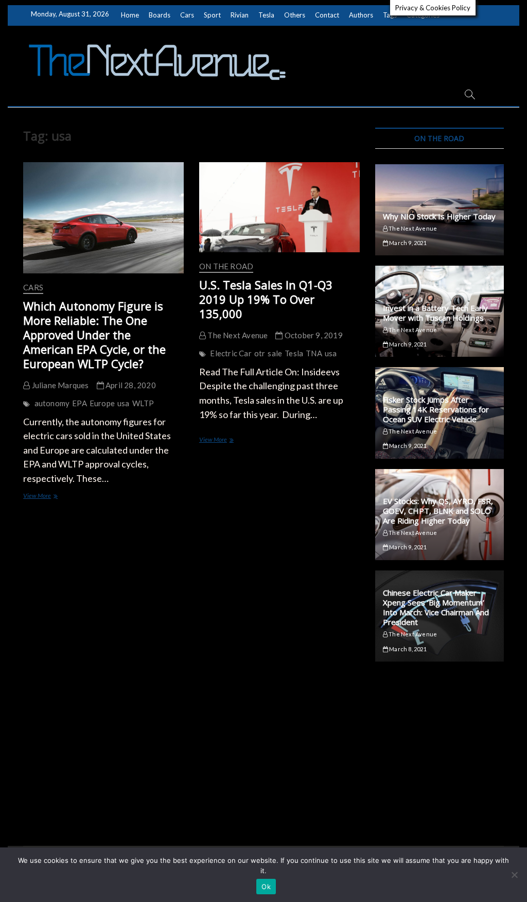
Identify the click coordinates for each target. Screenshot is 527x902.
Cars (187, 15)
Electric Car (230, 353)
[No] (514, 875)
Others (294, 15)
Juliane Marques (59, 385)
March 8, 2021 (407, 649)
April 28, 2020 (130, 385)
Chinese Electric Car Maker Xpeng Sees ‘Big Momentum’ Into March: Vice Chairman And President (436, 607)
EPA (79, 403)
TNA (314, 353)
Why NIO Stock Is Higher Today (439, 216)
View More (49, 496)
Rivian (240, 15)
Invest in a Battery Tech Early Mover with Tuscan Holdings (435, 313)
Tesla (266, 15)
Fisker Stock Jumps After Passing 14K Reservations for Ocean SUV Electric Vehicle (436, 409)
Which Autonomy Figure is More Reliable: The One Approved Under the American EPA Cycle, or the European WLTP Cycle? (94, 334)
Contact (327, 15)
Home (130, 15)
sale (275, 353)
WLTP (143, 403)
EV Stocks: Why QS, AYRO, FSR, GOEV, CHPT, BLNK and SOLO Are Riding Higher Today (438, 511)
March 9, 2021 (407, 242)
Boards (159, 15)
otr (260, 353)
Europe (102, 403)
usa (123, 403)
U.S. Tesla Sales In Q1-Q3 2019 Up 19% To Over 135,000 (265, 299)
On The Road (226, 266)
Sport (212, 15)
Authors (361, 15)
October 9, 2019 (312, 335)
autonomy (52, 403)
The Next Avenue (237, 335)
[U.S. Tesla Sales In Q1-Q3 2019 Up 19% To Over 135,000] (279, 207)
